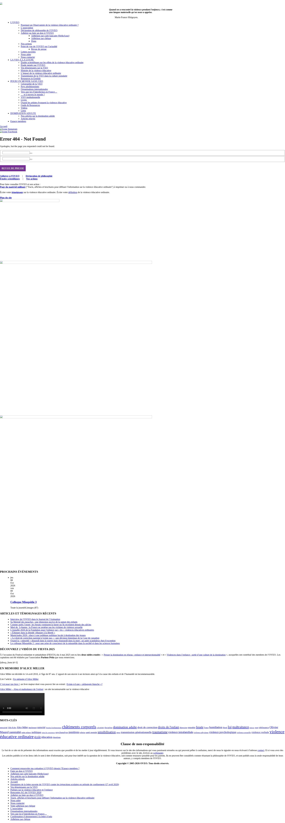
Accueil (3, 126)
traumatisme (160, 732)
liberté (225, 728)
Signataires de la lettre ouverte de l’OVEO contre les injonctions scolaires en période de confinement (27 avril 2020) (64, 784)
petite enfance (26, 732)
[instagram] (8, 129)
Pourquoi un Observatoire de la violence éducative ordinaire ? (50, 25)
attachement (32, 728)
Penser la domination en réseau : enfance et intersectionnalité (132, 654)
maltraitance (240, 727)
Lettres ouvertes (28, 52)
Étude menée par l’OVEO (33, 65)
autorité (41, 727)
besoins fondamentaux (53, 728)
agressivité (3, 728)
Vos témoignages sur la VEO (34, 68)
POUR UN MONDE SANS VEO (26, 81)
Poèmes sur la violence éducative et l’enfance (31, 790)
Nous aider (26, 54)
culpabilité (100, 728)
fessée (199, 727)
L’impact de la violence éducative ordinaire (41, 73)
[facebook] (8, 131)
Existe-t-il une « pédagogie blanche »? (84, 684)
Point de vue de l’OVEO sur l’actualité (39, 46)
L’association (27, 27)
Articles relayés (28, 118)
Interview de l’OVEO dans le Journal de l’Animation (35, 619)
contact (261, 750)
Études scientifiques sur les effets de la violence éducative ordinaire (52, 62)
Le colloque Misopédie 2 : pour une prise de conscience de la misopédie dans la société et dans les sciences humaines (65, 643)
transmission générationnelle (136, 732)
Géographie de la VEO (31, 84)
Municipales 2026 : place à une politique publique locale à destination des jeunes (48, 635)
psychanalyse (62, 732)
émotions (57, 737)
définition (72, 192)
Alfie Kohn (12, 728)
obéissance (264, 727)
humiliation (215, 727)
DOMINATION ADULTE (23, 113)
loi (230, 727)
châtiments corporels (79, 727)
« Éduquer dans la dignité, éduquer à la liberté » (32, 632)
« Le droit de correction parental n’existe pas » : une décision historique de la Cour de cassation (54, 638)
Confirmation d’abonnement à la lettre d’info (31, 816)
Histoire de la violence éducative (36, 70)
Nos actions (26, 43)
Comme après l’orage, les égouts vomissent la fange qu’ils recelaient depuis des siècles (50, 624)
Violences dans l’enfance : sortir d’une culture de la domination (196, 654)
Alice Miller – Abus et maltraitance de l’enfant (21, 689)
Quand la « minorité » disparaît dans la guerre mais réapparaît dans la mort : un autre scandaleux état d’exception (62, 640)
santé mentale (91, 732)
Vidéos (24, 108)
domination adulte (125, 727)
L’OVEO (14, 22)
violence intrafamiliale (180, 732)
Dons (33, 41)
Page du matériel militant (12, 187)
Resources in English (31, 78)
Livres (24, 100)
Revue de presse (38, 49)
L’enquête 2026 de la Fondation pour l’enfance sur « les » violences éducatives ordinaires (52, 630)
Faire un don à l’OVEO (21, 771)
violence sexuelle (244, 732)
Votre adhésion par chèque (22, 806)
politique (36, 732)
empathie (191, 727)
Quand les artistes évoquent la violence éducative (44, 102)
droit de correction (147, 727)
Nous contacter (28, 57)
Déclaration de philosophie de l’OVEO (39, 30)
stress (118, 732)
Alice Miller (22, 727)
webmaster (158, 753)
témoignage (17, 192)
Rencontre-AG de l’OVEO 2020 (25, 792)
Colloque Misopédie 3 (23, 602)
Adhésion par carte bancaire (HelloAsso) (50, 35)
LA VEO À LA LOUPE (22, 60)
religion (82, 732)
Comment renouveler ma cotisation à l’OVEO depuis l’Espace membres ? (44, 768)
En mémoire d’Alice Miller (25, 679)
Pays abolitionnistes (30, 86)
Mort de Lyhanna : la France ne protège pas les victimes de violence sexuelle (46, 627)
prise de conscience (48, 732)
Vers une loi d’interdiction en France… (39, 92)
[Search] (31, 153)
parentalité (15, 732)
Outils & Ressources (30, 105)
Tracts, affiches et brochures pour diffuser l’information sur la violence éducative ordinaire (52, 798)
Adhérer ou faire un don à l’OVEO (37, 33)
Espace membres (18, 121)
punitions (74, 732)
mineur (252, 728)
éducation (46, 737)
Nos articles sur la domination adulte (38, 116)
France (206, 728)
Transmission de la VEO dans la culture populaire (44, 76)
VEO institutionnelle (30, 97)
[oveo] (1, 4)
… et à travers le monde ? (33, 94)
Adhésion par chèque (41, 38)
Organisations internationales (34, 89)
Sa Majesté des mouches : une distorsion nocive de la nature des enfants (43, 622)
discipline (108, 727)
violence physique (201, 732)
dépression (183, 728)
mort (256, 728)
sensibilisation (107, 732)
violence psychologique (222, 732)
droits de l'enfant (168, 727)
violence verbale (260, 732)
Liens (23, 110)
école (37, 737)
